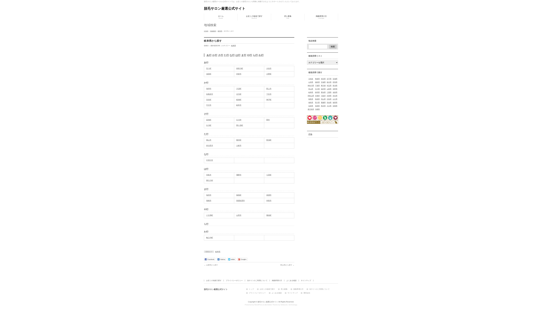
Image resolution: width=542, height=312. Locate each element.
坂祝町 (208, 120)
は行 (238, 55)
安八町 (208, 68)
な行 (232, 55)
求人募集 (284, 289)
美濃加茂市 (240, 201)
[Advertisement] (322, 154)
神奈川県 (311, 85)
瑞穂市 (208, 201)
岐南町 (238, 100)
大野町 (268, 74)
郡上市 (268, 89)
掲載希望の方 (277, 281)
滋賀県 (335, 92)
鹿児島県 (311, 109)
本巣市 (268, 201)
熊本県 (323, 106)
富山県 (310, 89)
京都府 (317, 96)
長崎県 (317, 106)
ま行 (243, 55)
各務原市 (209, 94)
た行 (226, 55)
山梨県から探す (211, 265)
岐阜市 (238, 105)
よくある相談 (291, 281)
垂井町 (238, 140)
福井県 (323, 89)
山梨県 (329, 89)
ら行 (255, 55)
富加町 (268, 140)
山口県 (335, 99)
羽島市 (208, 175)
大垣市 (268, 68)
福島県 (317, 82)
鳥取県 (310, 99)
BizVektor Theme (271, 305)
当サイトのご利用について (257, 281)
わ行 (261, 55)
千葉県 (317, 85)
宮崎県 (335, 106)
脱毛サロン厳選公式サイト (224, 8)
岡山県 (323, 99)
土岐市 (238, 146)
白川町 (208, 125)
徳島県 (310, 102)
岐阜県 (233, 45)
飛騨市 (238, 175)
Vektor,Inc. (284, 305)
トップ (251, 289)
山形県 (310, 82)
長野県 (335, 89)
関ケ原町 (239, 125)
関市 (268, 120)
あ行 (209, 55)
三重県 (329, 92)
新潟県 (335, 85)
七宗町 (268, 175)
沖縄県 (317, 109)
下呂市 (268, 94)
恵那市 (238, 74)
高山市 (208, 140)
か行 (214, 55)
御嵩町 (238, 195)
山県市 (238, 215)
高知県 (329, 102)
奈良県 (335, 96)
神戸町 (268, 100)
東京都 (323, 85)
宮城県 (335, 79)
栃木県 (329, 82)
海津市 (208, 89)
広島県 (329, 99)
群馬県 (335, 82)
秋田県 (323, 79)
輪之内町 (209, 238)
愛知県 (323, 92)
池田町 (208, 74)
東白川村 (209, 180)
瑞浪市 (208, 195)
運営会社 (306, 293)
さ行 (220, 55)
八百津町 (209, 215)
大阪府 (323, 96)
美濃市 (268, 195)
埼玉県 (329, 85)
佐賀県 (310, 106)
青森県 (317, 79)
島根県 (317, 99)
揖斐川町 (239, 68)
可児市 (208, 105)
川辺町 (238, 89)
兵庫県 (329, 96)
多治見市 (209, 146)
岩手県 (329, 79)
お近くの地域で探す (213, 281)
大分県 (329, 106)
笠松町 (208, 100)
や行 (249, 55)
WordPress (258, 305)
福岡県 (335, 102)
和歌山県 (311, 96)
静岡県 (317, 92)
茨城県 (323, 82)
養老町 (268, 215)
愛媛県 (323, 102)
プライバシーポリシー (234, 281)
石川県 (317, 89)
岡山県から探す (287, 265)
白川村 (238, 120)
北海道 (310, 79)
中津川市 (209, 160)
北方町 (238, 94)
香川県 (317, 102)
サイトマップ (306, 281)
